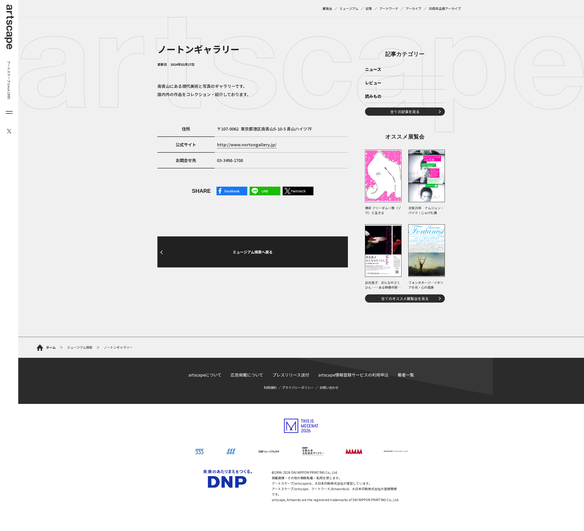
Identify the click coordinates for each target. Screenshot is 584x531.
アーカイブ (413, 8)
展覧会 (327, 8)
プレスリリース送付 (290, 375)
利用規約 (270, 387)
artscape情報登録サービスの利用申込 (353, 375)
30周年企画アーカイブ (445, 8)
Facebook (232, 191)
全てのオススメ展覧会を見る (405, 298)
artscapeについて (205, 375)
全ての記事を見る (405, 111)
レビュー (373, 83)
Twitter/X (298, 191)
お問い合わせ (329, 387)
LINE (265, 191)
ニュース (373, 69)
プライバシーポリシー (298, 387)
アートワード (388, 8)
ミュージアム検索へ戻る (253, 252)
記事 (369, 8)
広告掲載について (247, 375)
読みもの (373, 96)
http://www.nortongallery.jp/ (246, 144)
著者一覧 (406, 375)
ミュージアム (348, 8)
